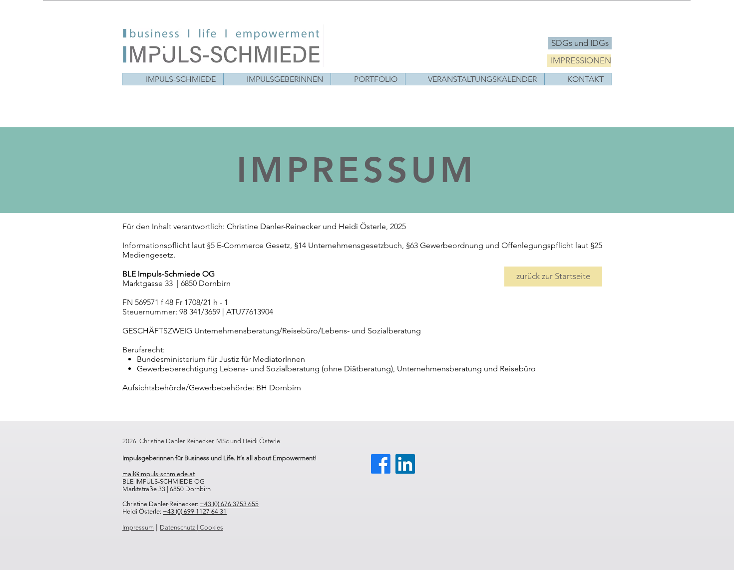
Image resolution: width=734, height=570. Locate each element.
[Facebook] (380, 464)
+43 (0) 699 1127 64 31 (195, 511)
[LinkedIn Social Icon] (405, 464)
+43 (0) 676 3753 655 (229, 504)
